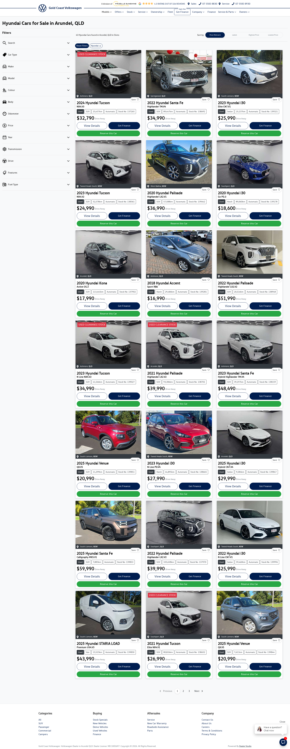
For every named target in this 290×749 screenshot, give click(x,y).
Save (133, 99)
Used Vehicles (100, 730)
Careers (205, 727)
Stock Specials (100, 719)
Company (197, 11)
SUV (41, 723)
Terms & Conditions (212, 730)
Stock (130, 11)
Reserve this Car (108, 133)
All (40, 719)
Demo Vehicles (100, 727)
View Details (92, 126)
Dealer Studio (245, 746)
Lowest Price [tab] (273, 35)
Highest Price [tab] (254, 35)
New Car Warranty (157, 723)
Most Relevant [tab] (215, 35)
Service (225, 3)
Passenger (44, 727)
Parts (150, 730)
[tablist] (244, 35)
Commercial (45, 730)
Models (105, 11)
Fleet (170, 11)
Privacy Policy (209, 734)
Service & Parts (226, 11)
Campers (43, 734)
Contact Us (207, 719)
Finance (212, 11)
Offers (118, 11)
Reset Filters (82, 45)
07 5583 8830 (209, 3)
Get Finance (182, 11)
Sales (193, 3)
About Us (206, 723)
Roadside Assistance (158, 727)
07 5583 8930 (242, 3)
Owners (243, 11)
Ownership (156, 11)
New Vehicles (99, 723)
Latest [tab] (234, 35)
